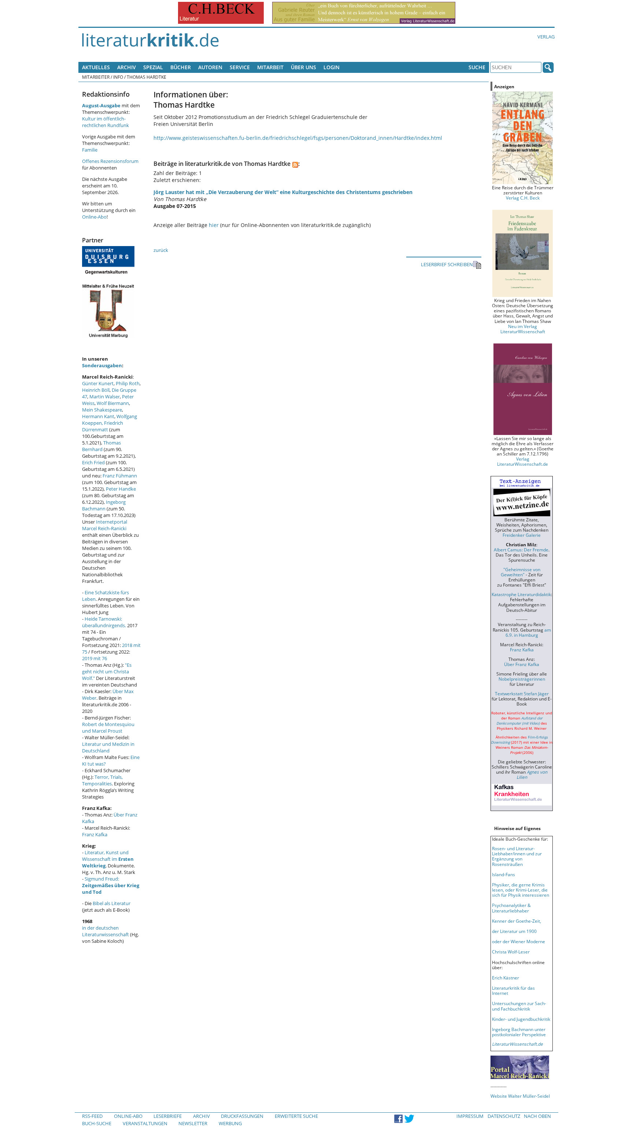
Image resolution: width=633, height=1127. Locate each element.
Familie (89, 149)
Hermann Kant (98, 416)
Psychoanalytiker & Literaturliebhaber (511, 907)
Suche (477, 67)
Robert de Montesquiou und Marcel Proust (108, 727)
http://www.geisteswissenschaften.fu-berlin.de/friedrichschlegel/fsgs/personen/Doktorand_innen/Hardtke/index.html (297, 137)
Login (331, 67)
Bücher (180, 67)
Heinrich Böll (96, 390)
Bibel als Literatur (111, 903)
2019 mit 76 (94, 658)
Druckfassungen (242, 1116)
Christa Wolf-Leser (511, 952)
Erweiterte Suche (296, 1116)
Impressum (470, 1116)
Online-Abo (94, 216)
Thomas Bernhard (101, 446)
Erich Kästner (505, 978)
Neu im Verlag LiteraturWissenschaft (522, 328)
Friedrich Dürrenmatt (102, 426)
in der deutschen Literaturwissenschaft (105, 931)
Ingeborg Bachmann (104, 505)
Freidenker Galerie (522, 535)
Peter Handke (121, 489)
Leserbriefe (167, 1116)
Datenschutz (504, 1116)
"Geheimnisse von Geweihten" (520, 571)
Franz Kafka (94, 834)
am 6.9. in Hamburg (528, 632)
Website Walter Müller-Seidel (520, 1096)
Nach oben (537, 1116)
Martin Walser (104, 396)
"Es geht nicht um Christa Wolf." (107, 671)
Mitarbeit (270, 67)
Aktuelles (96, 67)
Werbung (230, 1123)
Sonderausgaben (102, 365)
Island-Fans (503, 874)
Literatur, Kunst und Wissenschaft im (108, 859)
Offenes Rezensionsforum (110, 161)
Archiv (126, 67)
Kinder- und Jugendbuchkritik (521, 1019)
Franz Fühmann (120, 475)
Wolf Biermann (113, 403)
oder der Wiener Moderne (518, 941)
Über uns (303, 67)
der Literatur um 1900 (514, 931)
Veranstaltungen (145, 1123)
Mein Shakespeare (102, 409)
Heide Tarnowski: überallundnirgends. (104, 622)
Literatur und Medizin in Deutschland (108, 747)
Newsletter (192, 1123)
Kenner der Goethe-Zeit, (516, 921)
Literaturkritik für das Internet (513, 990)
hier (214, 225)
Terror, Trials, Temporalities (102, 780)
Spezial (153, 67)
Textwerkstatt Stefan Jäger (522, 693)
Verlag (546, 36)
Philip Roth (128, 383)
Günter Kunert (98, 383)
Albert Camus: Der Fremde (521, 550)
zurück (160, 250)
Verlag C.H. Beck (523, 198)
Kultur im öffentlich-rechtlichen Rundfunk (105, 122)
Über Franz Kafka (521, 664)
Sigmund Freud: (110, 885)
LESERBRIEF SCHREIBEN (447, 264)
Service (240, 67)
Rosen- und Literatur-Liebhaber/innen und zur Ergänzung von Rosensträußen (517, 856)
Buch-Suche (96, 1123)
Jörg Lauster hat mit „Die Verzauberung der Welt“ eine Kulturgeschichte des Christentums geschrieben (282, 192)
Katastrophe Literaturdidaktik (521, 594)
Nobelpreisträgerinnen (522, 679)
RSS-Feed (92, 1116)
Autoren (210, 67)
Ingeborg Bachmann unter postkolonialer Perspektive (519, 1031)
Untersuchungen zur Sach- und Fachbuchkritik (519, 1005)
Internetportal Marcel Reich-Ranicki (104, 525)
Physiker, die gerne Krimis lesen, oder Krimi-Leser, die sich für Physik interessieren (520, 890)
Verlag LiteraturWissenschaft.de (522, 461)
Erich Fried (93, 462)
